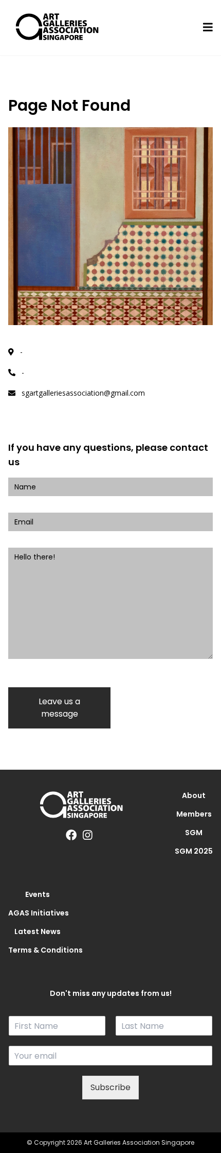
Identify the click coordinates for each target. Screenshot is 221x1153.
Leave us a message (59, 708)
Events (37, 894)
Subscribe (110, 1087)
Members (194, 814)
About (194, 795)
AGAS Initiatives (37, 913)
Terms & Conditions (37, 950)
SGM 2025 (194, 851)
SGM (193, 832)
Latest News (37, 931)
